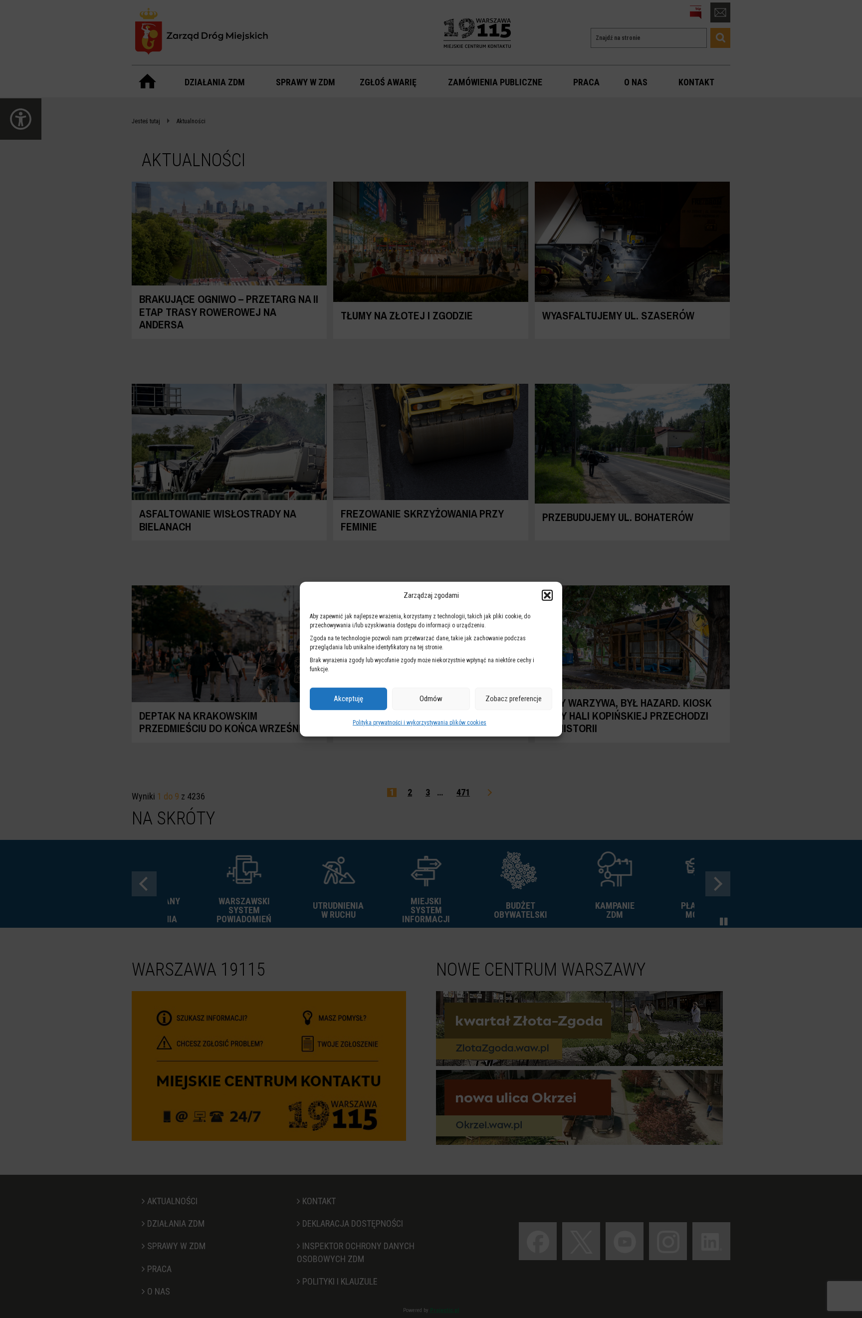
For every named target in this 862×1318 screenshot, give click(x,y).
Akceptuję (348, 698)
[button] (547, 595)
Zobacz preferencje (513, 698)
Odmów (431, 698)
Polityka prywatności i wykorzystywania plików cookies (419, 722)
